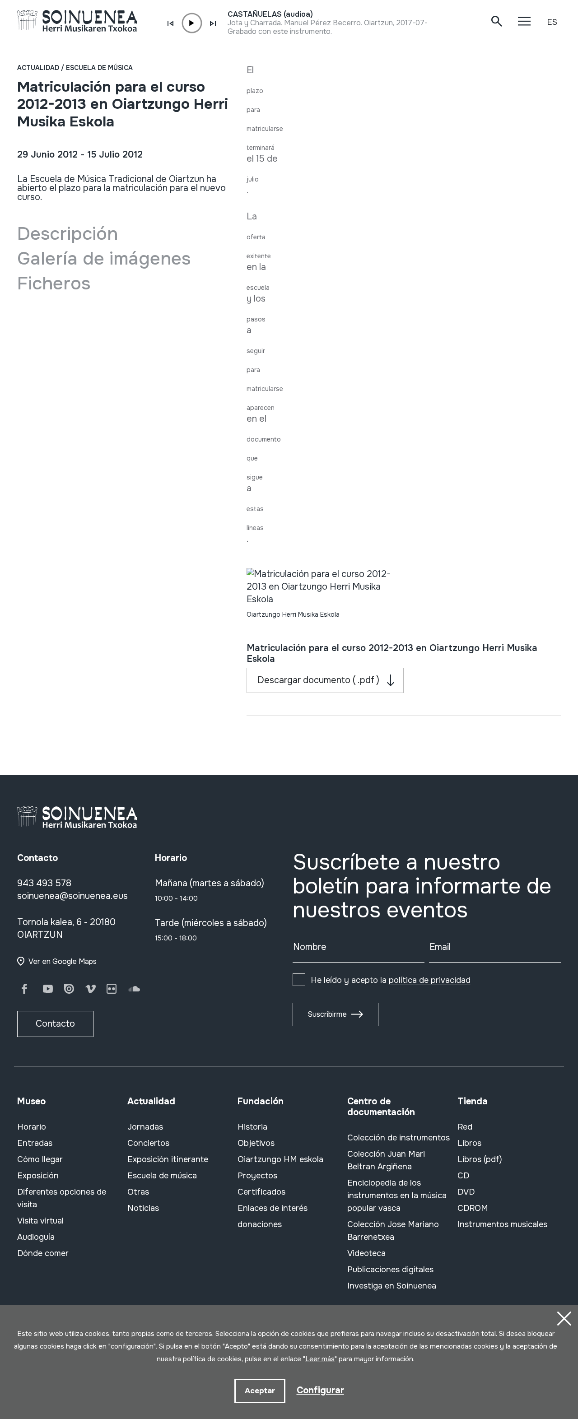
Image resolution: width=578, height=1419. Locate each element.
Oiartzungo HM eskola (280, 1159)
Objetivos (256, 1143)
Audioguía (36, 1237)
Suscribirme (327, 1014)
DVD (466, 1192)
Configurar (320, 1390)
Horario (31, 1127)
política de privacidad (430, 980)
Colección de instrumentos (398, 1138)
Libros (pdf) (479, 1159)
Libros (469, 1143)
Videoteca (366, 1253)
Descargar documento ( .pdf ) (318, 680)
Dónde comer (43, 1253)
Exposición (38, 1176)
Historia (252, 1127)
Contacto (55, 1023)
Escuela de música (99, 68)
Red (464, 1127)
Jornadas (145, 1127)
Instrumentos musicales (502, 1224)
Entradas (34, 1143)
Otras (138, 1192)
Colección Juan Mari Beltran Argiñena (386, 1160)
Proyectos (257, 1176)
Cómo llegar (40, 1159)
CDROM (472, 1208)
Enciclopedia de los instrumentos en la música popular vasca (397, 1195)
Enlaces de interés (273, 1208)
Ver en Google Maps (62, 961)
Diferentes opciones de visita (61, 1198)
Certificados (261, 1192)
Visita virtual (40, 1221)
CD (463, 1176)
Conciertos (148, 1143)
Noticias (143, 1208)
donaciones (260, 1224)
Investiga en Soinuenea (391, 1286)
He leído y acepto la (391, 980)
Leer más (320, 1358)
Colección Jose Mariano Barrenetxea (393, 1230)
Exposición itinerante (167, 1159)
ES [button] (552, 22)
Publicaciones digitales (390, 1270)
